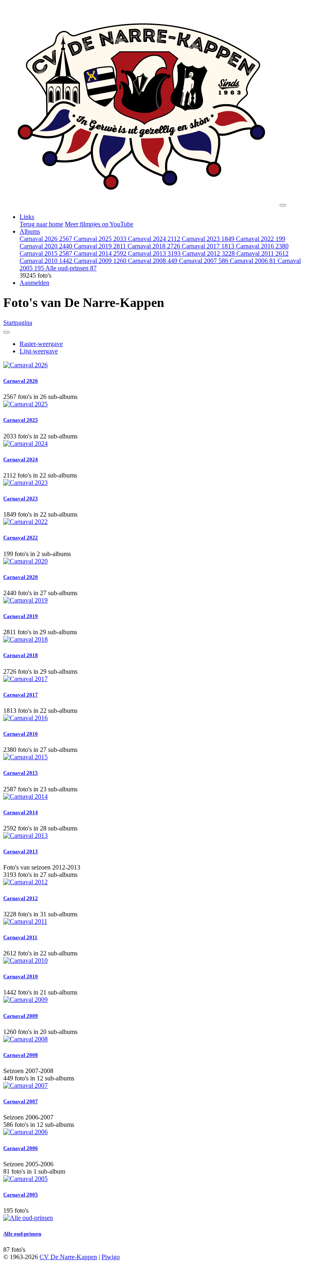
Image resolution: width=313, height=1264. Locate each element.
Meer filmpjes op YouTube (99, 224)
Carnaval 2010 (46, 260)
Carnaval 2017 (208, 246)
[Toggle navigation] (283, 205)
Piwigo (110, 1256)
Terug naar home (41, 224)
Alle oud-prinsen (71, 268)
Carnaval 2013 (154, 253)
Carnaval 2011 (262, 253)
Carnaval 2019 (100, 246)
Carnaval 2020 (46, 246)
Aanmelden (34, 282)
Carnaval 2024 (154, 238)
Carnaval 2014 (100, 253)
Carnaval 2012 (208, 253)
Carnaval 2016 (262, 246)
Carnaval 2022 (260, 238)
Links (27, 216)
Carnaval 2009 (100, 260)
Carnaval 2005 (20, 1195)
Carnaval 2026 (46, 238)
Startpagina (17, 322)
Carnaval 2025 (100, 238)
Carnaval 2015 (46, 253)
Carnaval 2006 (253, 260)
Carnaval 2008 (152, 260)
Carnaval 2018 (154, 246)
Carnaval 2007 (203, 260)
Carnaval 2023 (208, 238)
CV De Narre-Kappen (68, 1256)
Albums (30, 231)
